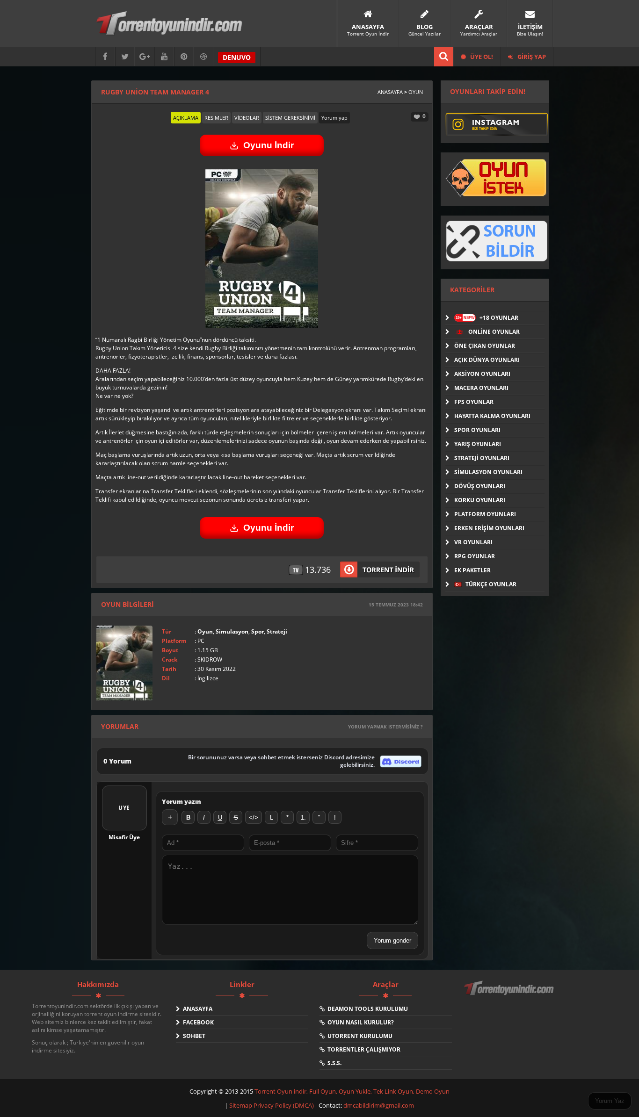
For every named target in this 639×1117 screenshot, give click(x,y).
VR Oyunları (473, 542)
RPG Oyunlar (474, 556)
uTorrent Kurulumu (358, 1036)
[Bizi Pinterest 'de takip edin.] (184, 56)
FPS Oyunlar (474, 402)
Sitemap (241, 1105)
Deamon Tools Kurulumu (366, 1009)
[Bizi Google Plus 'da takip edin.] (144, 56)
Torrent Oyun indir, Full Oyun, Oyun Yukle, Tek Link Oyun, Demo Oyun (352, 1091)
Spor (257, 631)
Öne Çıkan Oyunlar (484, 346)
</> (253, 817)
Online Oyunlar (493, 332)
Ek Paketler (472, 570)
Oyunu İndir (268, 145)
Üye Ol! (481, 56)
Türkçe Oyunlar (490, 584)
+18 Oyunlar (487, 318)
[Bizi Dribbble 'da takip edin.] (203, 56)
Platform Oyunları (485, 514)
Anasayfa (390, 91)
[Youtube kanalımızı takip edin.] (164, 56)
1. (303, 817)
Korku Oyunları (479, 500)
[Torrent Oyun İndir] (510, 994)
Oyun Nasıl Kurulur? (359, 1022)
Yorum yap (334, 117)
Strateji (277, 631)
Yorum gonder (392, 940)
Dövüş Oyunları (479, 486)
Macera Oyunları (481, 388)
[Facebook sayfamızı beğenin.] (105, 56)
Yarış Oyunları (477, 444)
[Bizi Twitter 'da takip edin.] (125, 56)
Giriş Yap (531, 56)
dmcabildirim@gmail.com (378, 1105)
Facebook (197, 1022)
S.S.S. (333, 1063)
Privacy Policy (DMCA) (284, 1105)
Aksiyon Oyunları (482, 374)
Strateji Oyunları (481, 458)
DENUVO (237, 57)
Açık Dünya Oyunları (487, 360)
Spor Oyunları (477, 430)
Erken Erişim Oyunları (489, 528)
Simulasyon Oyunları (488, 472)
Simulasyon (232, 631)
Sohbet (192, 1036)
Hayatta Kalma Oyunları (492, 416)
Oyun (415, 91)
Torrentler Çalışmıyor (362, 1049)
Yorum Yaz (609, 1100)
